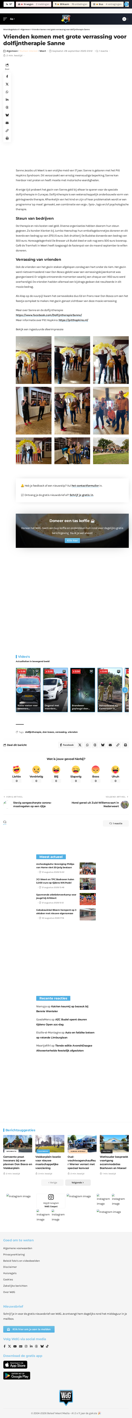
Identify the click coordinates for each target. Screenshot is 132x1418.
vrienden (73, 732)
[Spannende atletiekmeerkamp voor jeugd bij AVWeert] (88, 899)
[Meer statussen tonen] (126, 4)
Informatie (11, 1151)
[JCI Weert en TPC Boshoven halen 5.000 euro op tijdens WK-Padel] (88, 884)
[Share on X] (7, 84)
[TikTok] (47, 1346)
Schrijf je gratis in (81, 495)
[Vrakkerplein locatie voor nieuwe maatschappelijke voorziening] (49, 1143)
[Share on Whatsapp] (7, 92)
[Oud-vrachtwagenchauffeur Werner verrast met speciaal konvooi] (82, 1143)
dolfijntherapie (33, 732)
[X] (9, 1346)
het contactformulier (85, 485)
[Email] (7, 123)
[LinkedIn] (31, 1346)
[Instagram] (26, 1346)
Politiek (107, 1151)
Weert (42, 50)
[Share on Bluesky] (7, 115)
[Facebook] (4, 1346)
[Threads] (36, 1346)
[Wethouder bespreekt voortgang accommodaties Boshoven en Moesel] (114, 1143)
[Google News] (21, 1346)
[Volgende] (125, 690)
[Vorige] (19, 690)
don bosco (48, 732)
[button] (6, 18)
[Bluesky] (42, 1346)
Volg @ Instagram (51, 1205)
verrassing (60, 732)
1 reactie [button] (117, 823)
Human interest (29, 50)
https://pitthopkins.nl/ (73, 320)
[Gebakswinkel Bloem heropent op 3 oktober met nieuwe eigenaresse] (88, 914)
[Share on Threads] (7, 107)
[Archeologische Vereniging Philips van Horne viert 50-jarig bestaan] (88, 868)
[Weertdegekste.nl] (66, 19)
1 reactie (103, 50)
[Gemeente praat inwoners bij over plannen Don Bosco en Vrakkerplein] (17, 1143)
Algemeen (12, 50)
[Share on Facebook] (7, 76)
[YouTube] (15, 1346)
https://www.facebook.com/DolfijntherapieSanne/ (49, 315)
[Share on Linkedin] (7, 99)
